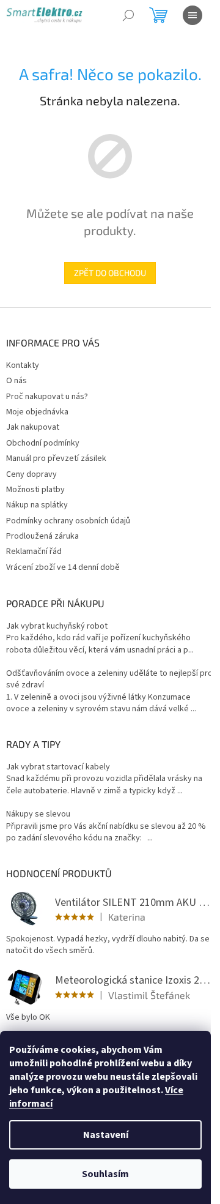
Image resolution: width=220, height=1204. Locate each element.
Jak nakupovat (32, 427)
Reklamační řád (34, 551)
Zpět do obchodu (110, 272)
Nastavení (105, 1135)
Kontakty (22, 365)
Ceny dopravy (31, 474)
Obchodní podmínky (42, 443)
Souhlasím (105, 1174)
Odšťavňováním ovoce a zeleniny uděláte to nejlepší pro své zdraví (109, 679)
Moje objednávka (37, 412)
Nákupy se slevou (38, 814)
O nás (16, 381)
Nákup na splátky (37, 505)
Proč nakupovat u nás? (47, 397)
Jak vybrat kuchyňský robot (57, 626)
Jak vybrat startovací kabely (58, 767)
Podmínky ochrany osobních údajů (68, 521)
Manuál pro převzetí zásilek (56, 458)
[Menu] (192, 15)
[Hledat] (128, 15)
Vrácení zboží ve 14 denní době (63, 567)
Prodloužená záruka (42, 536)
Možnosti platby (35, 490)
